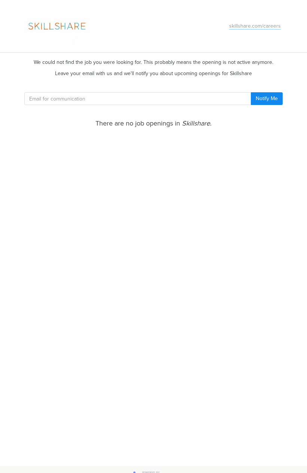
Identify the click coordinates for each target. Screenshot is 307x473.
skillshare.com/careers (255, 26)
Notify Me (267, 98)
